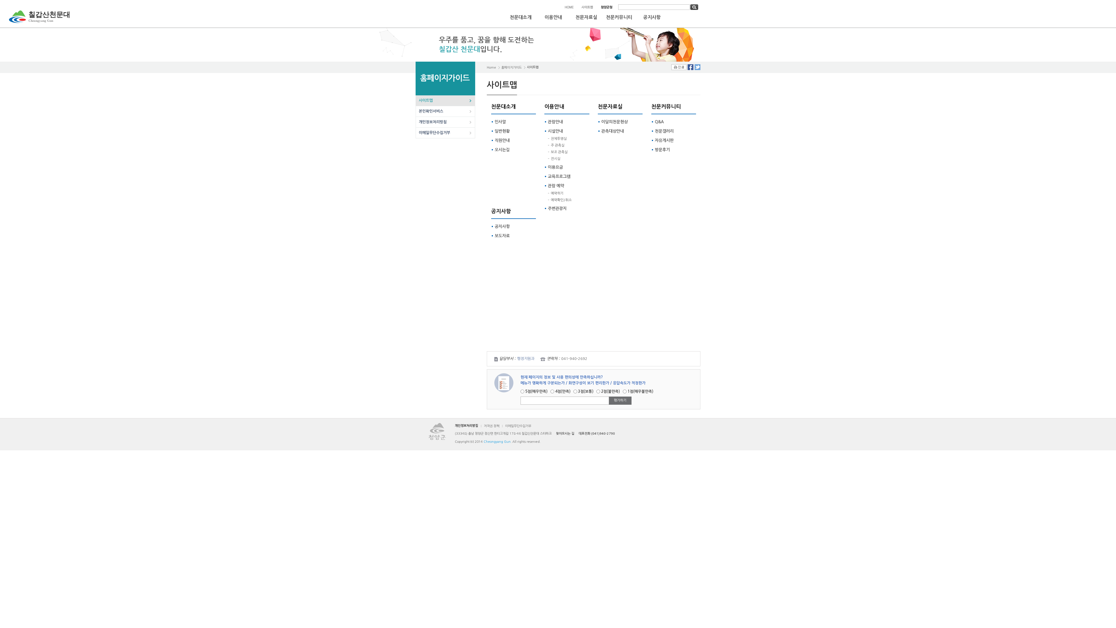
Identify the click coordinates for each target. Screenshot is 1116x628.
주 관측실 (557, 145)
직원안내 (502, 140)
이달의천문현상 (614, 122)
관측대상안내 (612, 131)
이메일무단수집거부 (434, 133)
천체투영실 (559, 138)
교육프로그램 (559, 176)
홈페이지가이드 (511, 67)
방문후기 (662, 150)
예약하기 (557, 193)
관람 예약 (556, 186)
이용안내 (553, 17)
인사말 (500, 122)
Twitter (697, 67)
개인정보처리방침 (433, 122)
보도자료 (502, 236)
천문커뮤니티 (619, 17)
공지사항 (652, 17)
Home (491, 67)
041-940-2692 (574, 359)
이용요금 (555, 167)
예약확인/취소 (561, 200)
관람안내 (555, 122)
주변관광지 (557, 208)
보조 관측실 (559, 152)
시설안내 (555, 131)
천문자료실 (586, 17)
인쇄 (678, 67)
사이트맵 (426, 100)
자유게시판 (664, 140)
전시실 (555, 158)
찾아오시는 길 (565, 433)
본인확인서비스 (431, 111)
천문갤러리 (664, 131)
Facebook (690, 67)
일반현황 (502, 131)
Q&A (659, 122)
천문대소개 (521, 17)
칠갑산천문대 (49, 16)
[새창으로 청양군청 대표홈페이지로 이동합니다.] (606, 7)
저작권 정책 (491, 426)
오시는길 (502, 150)
